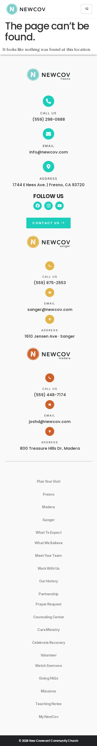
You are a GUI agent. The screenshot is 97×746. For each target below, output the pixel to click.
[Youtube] (59, 206)
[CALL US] (48, 101)
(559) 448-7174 (50, 395)
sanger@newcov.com (49, 309)
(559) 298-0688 (48, 119)
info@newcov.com (48, 152)
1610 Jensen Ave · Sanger (50, 336)
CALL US (48, 113)
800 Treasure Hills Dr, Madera (50, 448)
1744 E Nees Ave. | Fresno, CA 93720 (49, 185)
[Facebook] (37, 206)
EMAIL (48, 146)
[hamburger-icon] (86, 9)
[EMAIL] (48, 134)
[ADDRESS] (48, 166)
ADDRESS (48, 178)
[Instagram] (48, 206)
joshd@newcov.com (50, 421)
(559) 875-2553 (50, 283)
